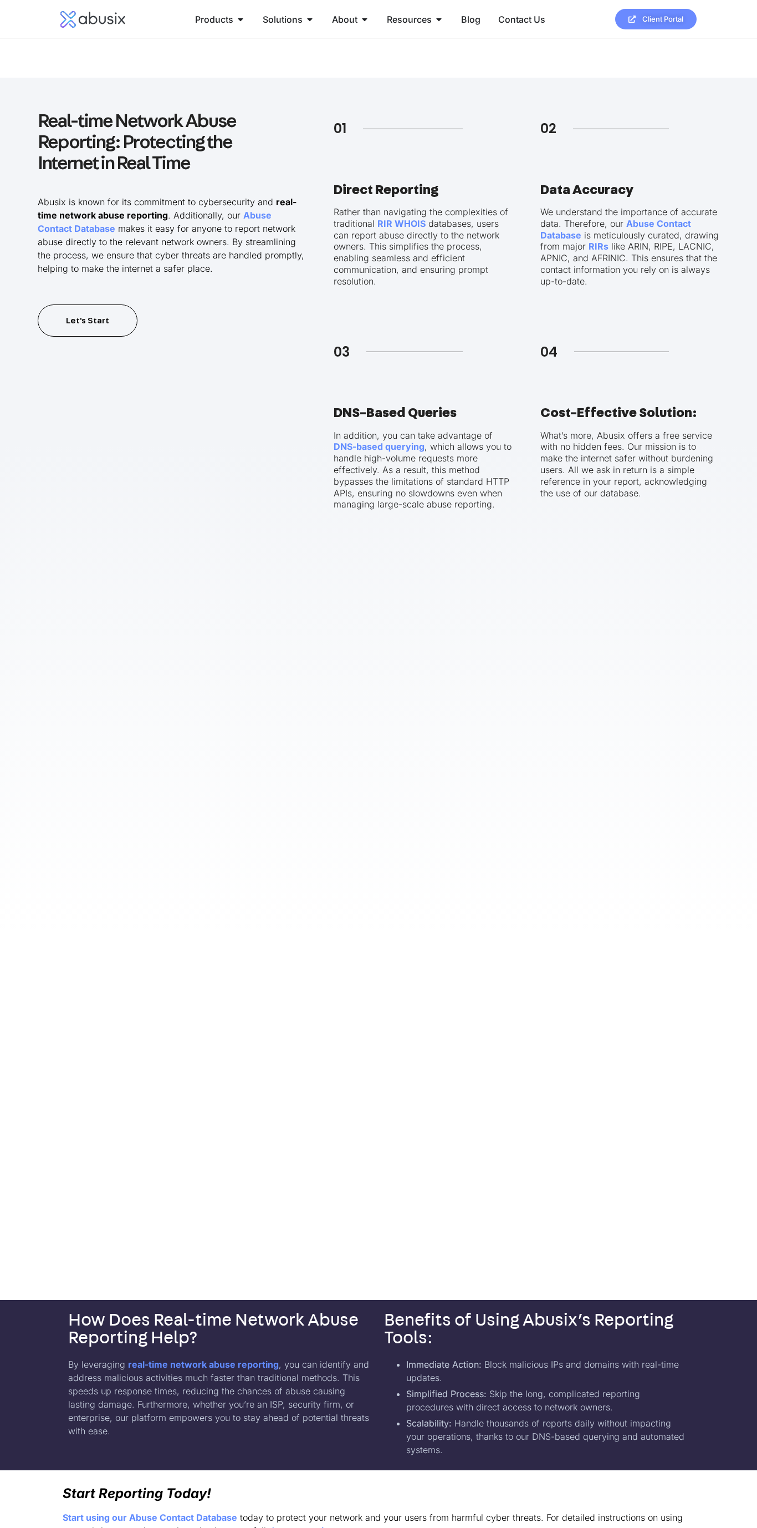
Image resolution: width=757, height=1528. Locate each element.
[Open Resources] (438, 19)
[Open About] (364, 19)
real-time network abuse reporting (203, 1364)
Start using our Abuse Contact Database (150, 1517)
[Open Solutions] (309, 19)
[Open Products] (240, 19)
